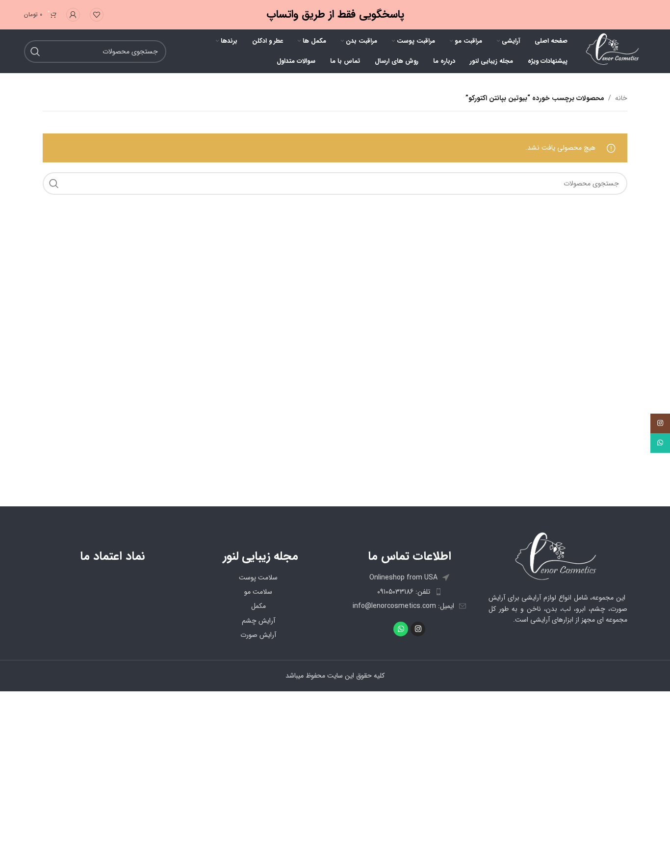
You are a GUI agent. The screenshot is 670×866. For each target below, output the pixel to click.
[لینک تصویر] (558, 556)
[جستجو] (54, 183)
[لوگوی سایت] (611, 51)
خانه (621, 98)
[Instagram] (418, 629)
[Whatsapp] (400, 629)
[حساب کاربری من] (73, 15)
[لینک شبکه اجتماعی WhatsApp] (660, 443)
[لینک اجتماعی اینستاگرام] (660, 423)
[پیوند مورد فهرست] (409, 591)
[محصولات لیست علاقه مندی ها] (96, 15)
